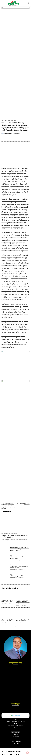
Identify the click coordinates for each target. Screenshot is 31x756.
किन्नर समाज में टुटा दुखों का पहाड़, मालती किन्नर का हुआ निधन (22, 620)
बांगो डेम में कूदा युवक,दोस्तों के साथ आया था (19, 576)
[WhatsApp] (21, 137)
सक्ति (15, 120)
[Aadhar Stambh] (13, 3)
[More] (25, 137)
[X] (11, 137)
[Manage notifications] (27, 753)
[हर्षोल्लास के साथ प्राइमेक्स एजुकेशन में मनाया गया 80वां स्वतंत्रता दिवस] (15, 522)
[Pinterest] (14, 137)
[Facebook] (7, 137)
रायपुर (12, 120)
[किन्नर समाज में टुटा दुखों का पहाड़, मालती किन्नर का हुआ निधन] (5, 568)
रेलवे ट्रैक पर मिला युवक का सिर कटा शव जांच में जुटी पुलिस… (19, 557)
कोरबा (2, 533)
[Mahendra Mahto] (2, 133)
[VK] (18, 137)
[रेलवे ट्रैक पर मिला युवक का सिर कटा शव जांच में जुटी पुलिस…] (5, 558)
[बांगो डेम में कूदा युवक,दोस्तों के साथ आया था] (5, 577)
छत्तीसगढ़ (3, 120)
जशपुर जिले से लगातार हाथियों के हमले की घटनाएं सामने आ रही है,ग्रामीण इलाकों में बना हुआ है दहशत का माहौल (19, 549)
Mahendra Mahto (8, 133)
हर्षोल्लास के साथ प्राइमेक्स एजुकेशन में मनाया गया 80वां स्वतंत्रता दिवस (8, 601)
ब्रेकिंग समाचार (7, 120)
